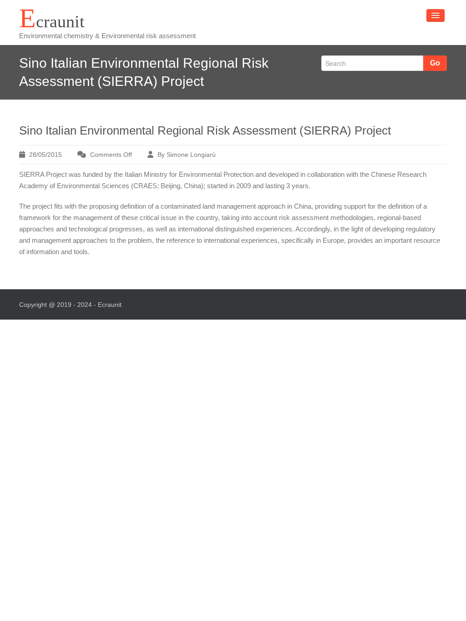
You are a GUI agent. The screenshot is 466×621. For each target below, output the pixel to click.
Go (435, 63)
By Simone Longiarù (186, 154)
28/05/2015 (45, 154)
